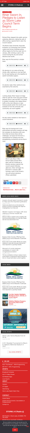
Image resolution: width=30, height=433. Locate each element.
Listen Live (26, 1)
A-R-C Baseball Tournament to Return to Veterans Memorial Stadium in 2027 (14, 344)
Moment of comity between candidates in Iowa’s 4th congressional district (11, 250)
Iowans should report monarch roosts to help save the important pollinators (14, 201)
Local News (5, 12)
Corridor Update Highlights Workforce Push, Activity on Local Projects (17, 295)
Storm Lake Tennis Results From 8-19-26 (14, 336)
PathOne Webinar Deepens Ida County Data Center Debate (17, 302)
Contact (5, 395)
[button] (2, 5)
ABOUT (4, 381)
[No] (27, 426)
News (10, 12)
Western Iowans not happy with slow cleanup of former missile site (14, 212)
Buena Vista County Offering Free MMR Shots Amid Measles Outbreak (14, 237)
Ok (15, 430)
